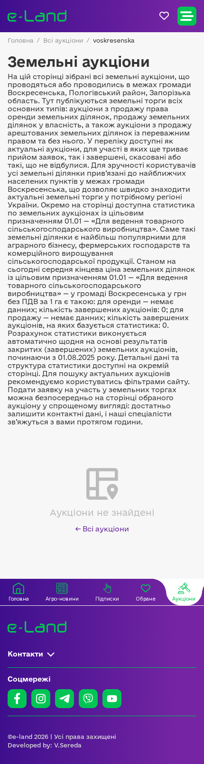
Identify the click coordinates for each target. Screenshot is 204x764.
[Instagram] (40, 698)
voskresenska (113, 40)
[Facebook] (17, 698)
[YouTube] (111, 698)
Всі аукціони (63, 40)
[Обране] (164, 16)
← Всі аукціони (102, 529)
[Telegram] (64, 698)
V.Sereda (68, 745)
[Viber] (88, 698)
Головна (20, 40)
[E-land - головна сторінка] (37, 16)
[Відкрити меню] (186, 16)
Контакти (25, 654)
